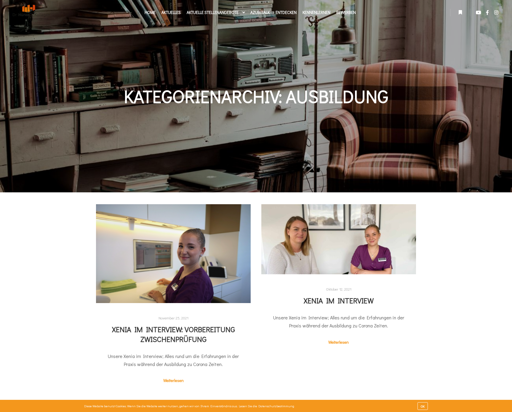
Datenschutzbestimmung (276, 406)
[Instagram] (496, 12)
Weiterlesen (173, 380)
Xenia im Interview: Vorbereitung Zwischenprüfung (173, 334)
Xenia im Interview (339, 300)
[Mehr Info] (460, 12)
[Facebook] (487, 12)
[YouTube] (478, 12)
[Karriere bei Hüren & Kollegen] (31, 12)
